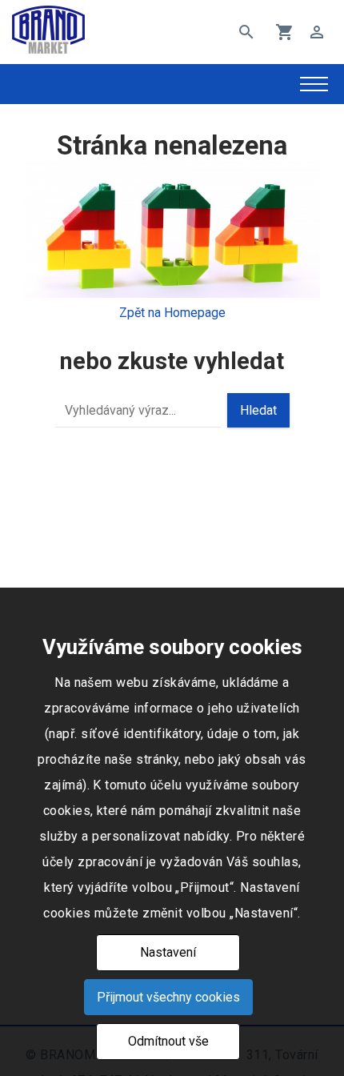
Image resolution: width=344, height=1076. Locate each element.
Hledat (258, 410)
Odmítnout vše (168, 1041)
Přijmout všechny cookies (168, 997)
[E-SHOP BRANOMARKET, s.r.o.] (48, 32)
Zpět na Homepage (172, 312)
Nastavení (168, 952)
